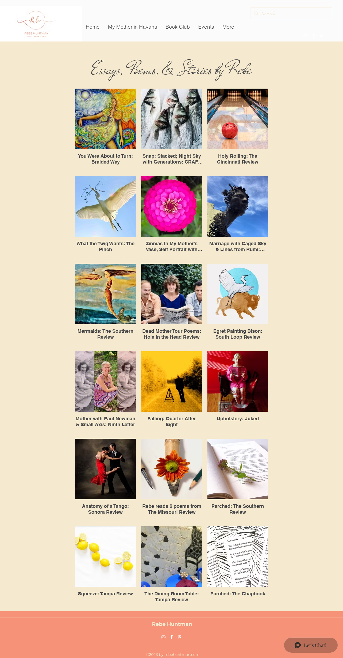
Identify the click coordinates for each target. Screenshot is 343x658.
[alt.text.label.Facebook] (313, 36)
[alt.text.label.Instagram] (305, 36)
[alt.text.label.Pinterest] (321, 36)
